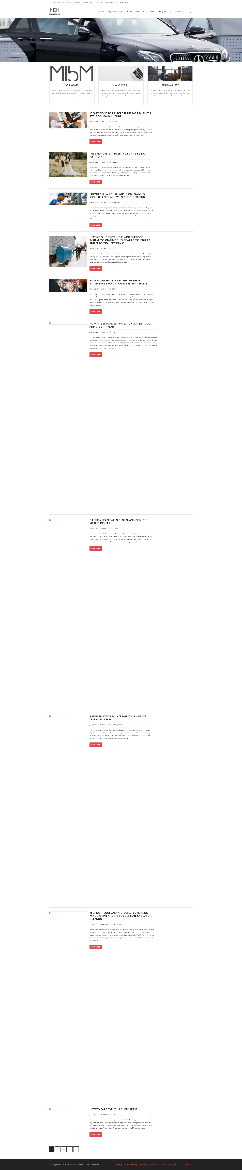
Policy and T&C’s (111, 2)
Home (52, 2)
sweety (102, 725)
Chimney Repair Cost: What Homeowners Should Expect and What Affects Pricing (117, 195)
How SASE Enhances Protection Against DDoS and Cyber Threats (120, 325)
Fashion (77, 2)
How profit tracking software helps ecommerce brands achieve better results (118, 282)
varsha (103, 122)
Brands (99, 2)
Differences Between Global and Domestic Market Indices (118, 521)
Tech (114, 289)
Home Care (88, 2)
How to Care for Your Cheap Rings (113, 1109)
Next (76, 1149)
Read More (56, 101)
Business (115, 122)
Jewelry (115, 1115)
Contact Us (124, 2)
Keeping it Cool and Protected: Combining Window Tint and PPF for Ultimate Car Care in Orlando (120, 916)
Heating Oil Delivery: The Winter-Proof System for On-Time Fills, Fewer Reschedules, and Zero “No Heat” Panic (120, 240)
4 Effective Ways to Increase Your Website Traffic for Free (117, 718)
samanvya (104, 924)
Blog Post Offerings (65, 2)
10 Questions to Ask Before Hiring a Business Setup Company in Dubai (120, 114)
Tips (113, 248)
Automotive (117, 924)
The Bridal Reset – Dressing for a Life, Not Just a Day (118, 155)
